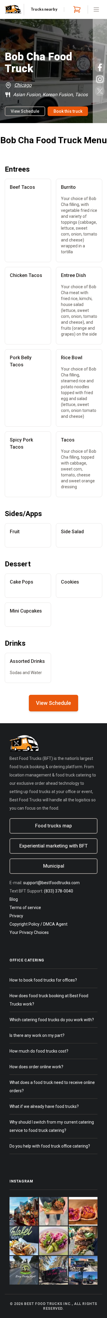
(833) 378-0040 (58, 891)
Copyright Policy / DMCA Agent (38, 924)
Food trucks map (53, 826)
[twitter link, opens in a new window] (100, 91)
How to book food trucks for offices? (43, 980)
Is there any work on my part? (37, 1035)
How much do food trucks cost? (39, 1051)
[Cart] (75, 9)
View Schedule (25, 111)
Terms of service (25, 907)
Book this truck (68, 111)
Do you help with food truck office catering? (50, 1146)
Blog (14, 899)
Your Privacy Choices (29, 932)
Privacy (16, 915)
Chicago (23, 85)
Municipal (53, 866)
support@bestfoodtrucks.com (51, 882)
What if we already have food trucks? (44, 1106)
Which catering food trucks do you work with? (52, 1019)
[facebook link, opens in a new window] (100, 67)
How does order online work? (36, 1066)
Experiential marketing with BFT (53, 846)
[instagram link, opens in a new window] (100, 79)
